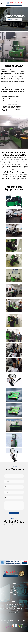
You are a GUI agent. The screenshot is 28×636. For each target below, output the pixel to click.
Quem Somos (14, 588)
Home (9, 19)
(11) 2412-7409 (14, 610)
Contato (14, 594)
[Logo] (14, 573)
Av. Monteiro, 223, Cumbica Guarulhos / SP (14, 605)
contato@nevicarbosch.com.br (14, 608)
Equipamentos (14, 592)
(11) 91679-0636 (15, 612)
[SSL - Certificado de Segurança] (21, 626)
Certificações (14, 590)
